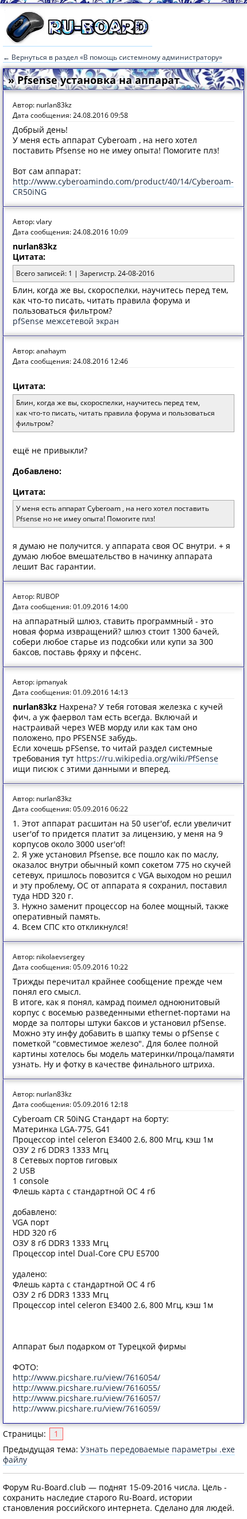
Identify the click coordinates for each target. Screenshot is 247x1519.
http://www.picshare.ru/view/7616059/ (86, 1408)
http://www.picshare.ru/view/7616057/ (86, 1398)
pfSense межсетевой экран (66, 321)
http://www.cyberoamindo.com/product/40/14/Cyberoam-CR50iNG (123, 186)
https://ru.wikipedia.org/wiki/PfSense (147, 758)
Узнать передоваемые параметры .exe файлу (119, 1454)
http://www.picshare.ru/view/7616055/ (86, 1387)
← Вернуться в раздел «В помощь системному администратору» (112, 57)
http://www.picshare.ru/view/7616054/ (86, 1377)
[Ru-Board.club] (77, 41)
